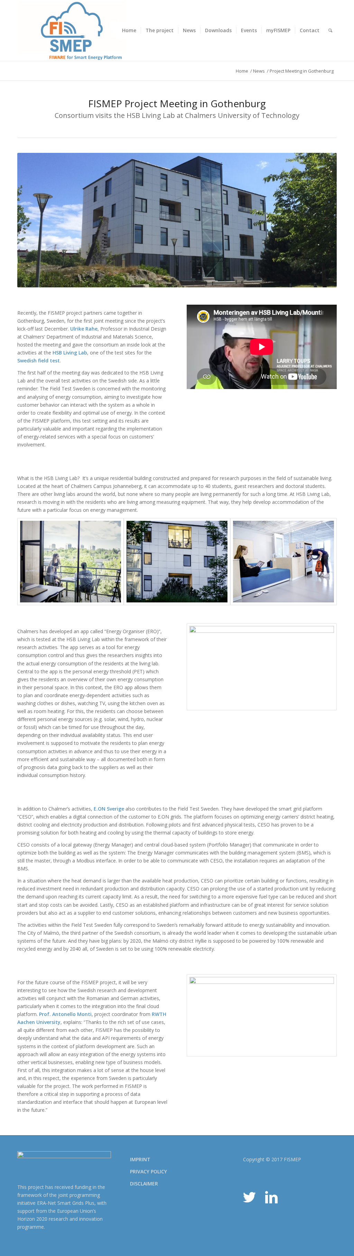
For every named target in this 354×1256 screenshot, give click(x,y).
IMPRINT (140, 1159)
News (259, 71)
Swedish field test (38, 360)
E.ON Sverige (109, 808)
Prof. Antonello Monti (65, 1014)
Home (242, 71)
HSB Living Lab (70, 352)
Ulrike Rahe (83, 328)
